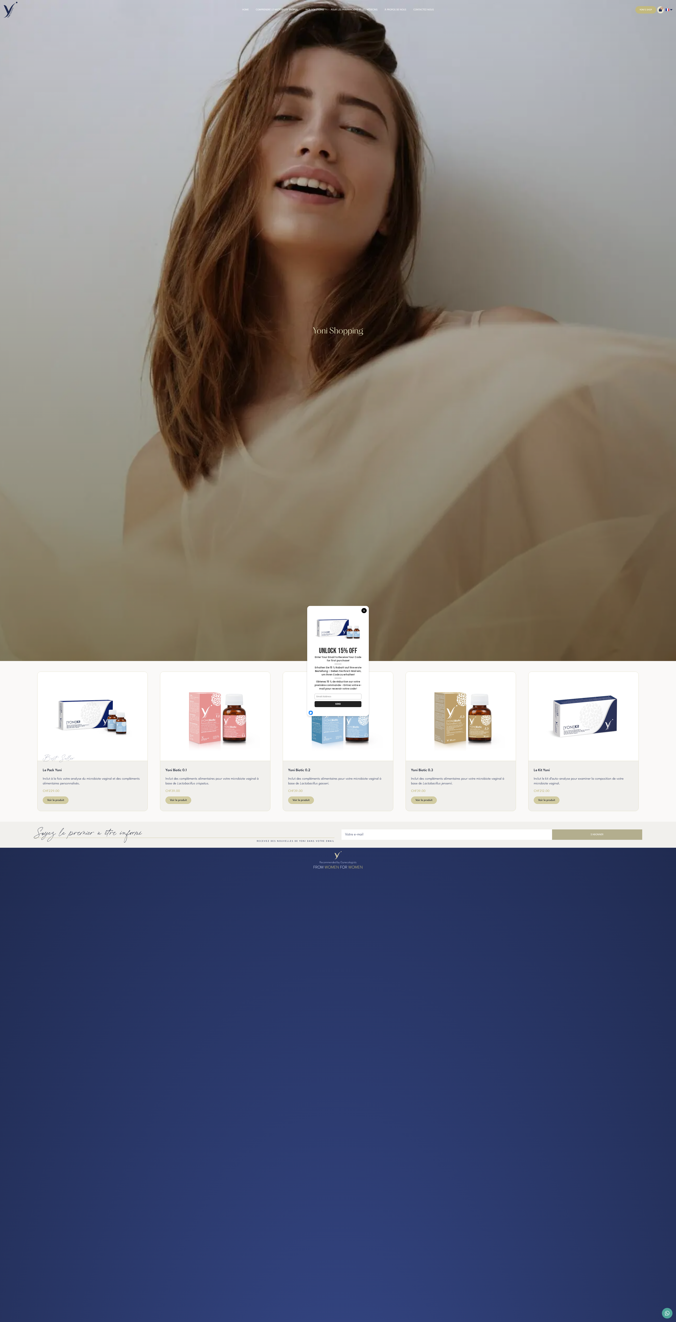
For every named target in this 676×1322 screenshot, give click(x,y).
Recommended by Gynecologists (338, 862)
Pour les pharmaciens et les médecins (354, 10)
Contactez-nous (423, 10)
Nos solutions (315, 10)
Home (245, 10)
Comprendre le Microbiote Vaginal (277, 10)
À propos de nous (395, 10)
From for (338, 867)
